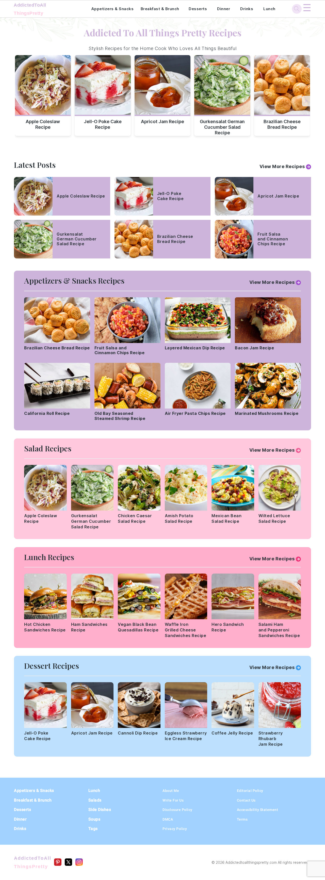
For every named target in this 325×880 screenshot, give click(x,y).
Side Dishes (99, 809)
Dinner (223, 8)
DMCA (167, 819)
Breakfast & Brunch (160, 8)
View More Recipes (282, 166)
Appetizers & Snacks (112, 8)
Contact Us (246, 800)
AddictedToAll (30, 9)
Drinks (246, 8)
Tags (93, 828)
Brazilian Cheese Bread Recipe (282, 124)
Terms (242, 819)
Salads (95, 800)
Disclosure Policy (177, 810)
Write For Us (173, 800)
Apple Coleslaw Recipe (43, 124)
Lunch (269, 8)
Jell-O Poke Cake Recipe (103, 124)
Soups (94, 819)
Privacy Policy (174, 829)
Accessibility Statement (257, 810)
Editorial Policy (250, 791)
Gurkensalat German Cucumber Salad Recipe (222, 126)
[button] (306, 101)
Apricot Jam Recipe (162, 121)
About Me (170, 791)
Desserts (198, 8)
